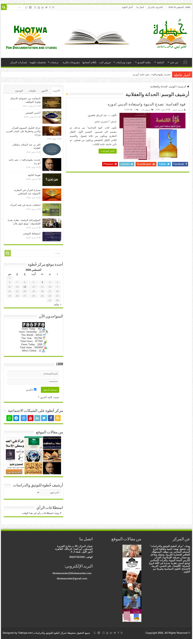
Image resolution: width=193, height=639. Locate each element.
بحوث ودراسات (124, 62)
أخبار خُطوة (127, 7)
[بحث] (4, 7)
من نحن (174, 62)
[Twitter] (46, 7)
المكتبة (160, 62)
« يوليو (57, 304)
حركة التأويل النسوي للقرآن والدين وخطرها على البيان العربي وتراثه (23, 131)
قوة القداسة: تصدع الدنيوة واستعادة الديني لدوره (146, 104)
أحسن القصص (33, 112)
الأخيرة (56, 90)
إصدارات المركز (18, 62)
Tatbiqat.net (25, 632)
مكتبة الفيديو (144, 62)
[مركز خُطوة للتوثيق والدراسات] (171, 33)
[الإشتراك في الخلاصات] (67, 94)
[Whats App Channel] (26, 7)
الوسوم (19, 90)
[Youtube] (38, 7)
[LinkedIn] (42, 7)
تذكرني (30, 389)
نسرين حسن (177, 109)
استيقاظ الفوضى (32, 233)
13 (24, 286)
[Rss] (53, 7)
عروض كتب (105, 62)
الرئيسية (185, 62)
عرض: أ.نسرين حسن (105, 121)
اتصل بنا (140, 7)
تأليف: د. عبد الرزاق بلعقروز (102, 115)
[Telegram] (30, 7)
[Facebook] (50, 7)
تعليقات (32, 90)
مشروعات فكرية (71, 62)
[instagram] (35, 7)
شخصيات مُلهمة (38, 62)
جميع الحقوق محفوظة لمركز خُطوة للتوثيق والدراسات (61, 632)
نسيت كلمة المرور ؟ (48, 397)
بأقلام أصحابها (89, 62)
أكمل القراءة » (107, 151)
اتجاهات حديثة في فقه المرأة (25, 205)
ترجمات (54, 62)
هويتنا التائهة (34, 175)
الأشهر (44, 90)
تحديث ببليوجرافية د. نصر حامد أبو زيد (151, 74)
